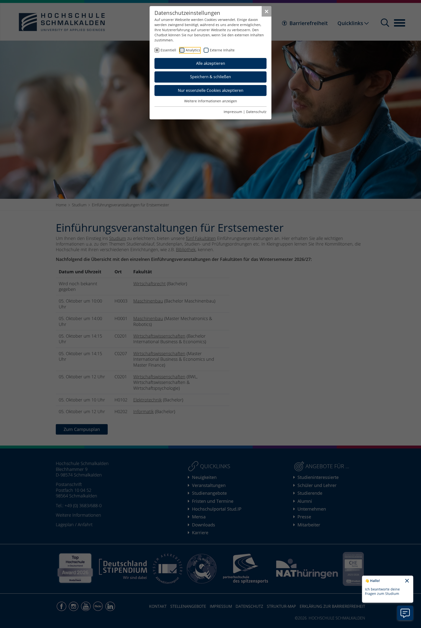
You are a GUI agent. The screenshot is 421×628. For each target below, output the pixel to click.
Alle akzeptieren (210, 63)
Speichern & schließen (210, 76)
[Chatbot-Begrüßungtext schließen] (407, 581)
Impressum (233, 111)
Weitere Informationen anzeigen (210, 101)
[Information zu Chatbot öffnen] (405, 613)
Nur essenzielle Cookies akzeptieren (210, 90)
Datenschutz (256, 111)
